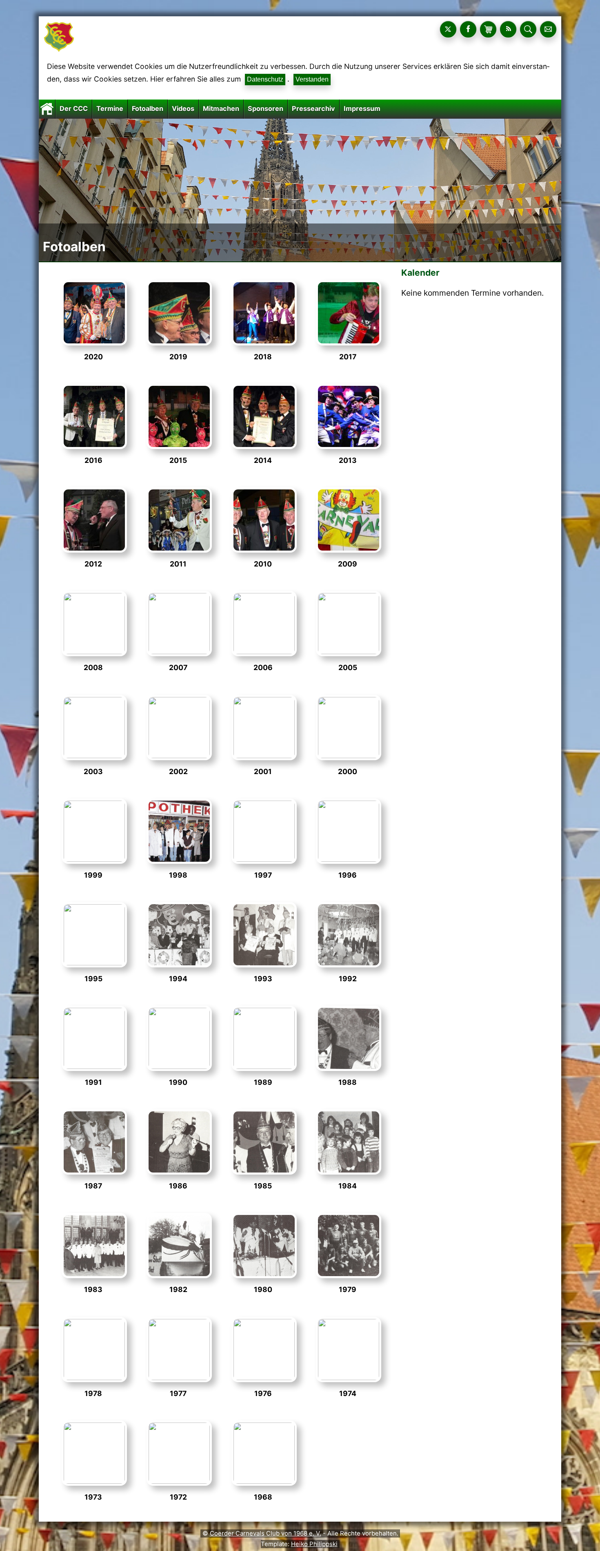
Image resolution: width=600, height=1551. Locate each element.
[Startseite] (47, 108)
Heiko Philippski (314, 1544)
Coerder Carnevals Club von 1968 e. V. (265, 1533)
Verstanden (312, 79)
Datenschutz (265, 79)
